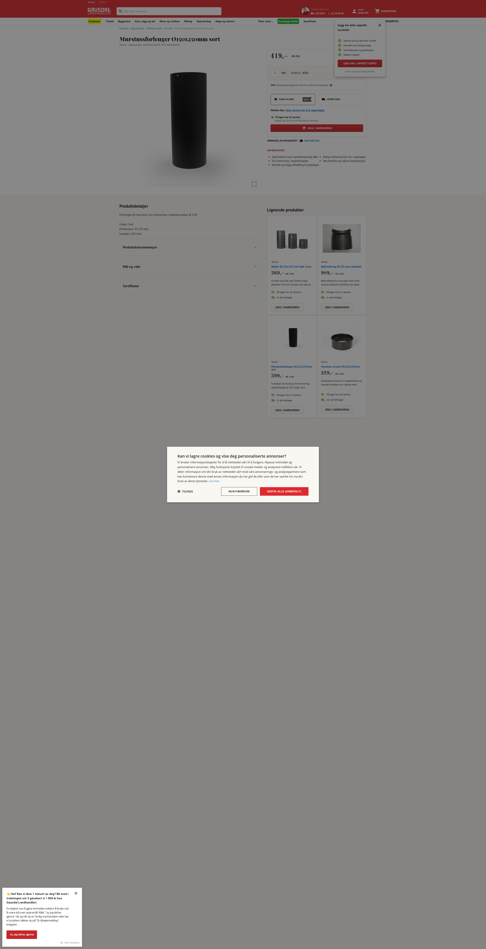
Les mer (214, 481)
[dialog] (243, 474)
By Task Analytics (70, 942)
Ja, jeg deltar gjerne (22, 934)
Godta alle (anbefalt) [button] (284, 491)
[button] (185, 491)
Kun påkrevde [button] (239, 491)
